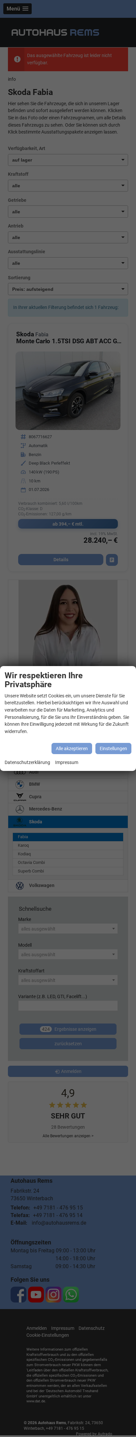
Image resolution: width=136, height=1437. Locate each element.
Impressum (66, 762)
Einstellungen (113, 748)
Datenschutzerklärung (27, 762)
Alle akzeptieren (72, 748)
